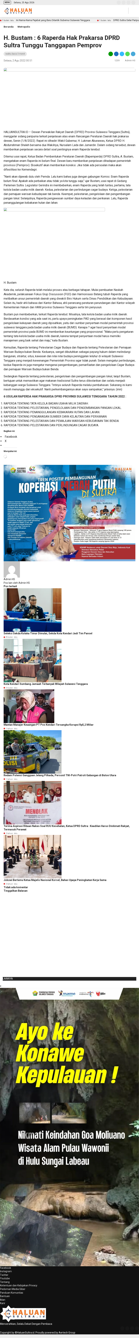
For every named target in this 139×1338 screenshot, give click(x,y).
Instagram (6, 1271)
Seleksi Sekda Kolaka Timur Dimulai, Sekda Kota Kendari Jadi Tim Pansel (48, 633)
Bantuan (5, 1296)
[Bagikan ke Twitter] (122, 53)
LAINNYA (8, 978)
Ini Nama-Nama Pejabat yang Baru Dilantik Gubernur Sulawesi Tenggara (53, 20)
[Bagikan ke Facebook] (116, 53)
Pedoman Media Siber (12, 1289)
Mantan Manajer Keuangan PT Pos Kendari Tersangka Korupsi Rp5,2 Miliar (49, 724)
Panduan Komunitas (11, 1292)
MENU (7, 2)
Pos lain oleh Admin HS (17, 582)
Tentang (5, 1282)
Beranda (9, 26)
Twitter (4, 1274)
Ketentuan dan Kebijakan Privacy (18, 1285)
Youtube (5, 1278)
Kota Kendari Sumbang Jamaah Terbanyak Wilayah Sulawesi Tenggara (46, 684)
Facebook (5, 1267)
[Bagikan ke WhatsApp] (127, 53)
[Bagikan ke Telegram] (132, 53)
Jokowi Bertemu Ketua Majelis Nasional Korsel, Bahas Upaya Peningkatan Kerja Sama (55, 880)
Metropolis (24, 26)
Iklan (2, 1299)
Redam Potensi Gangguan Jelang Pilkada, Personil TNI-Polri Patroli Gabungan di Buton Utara (60, 775)
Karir (2, 1303)
